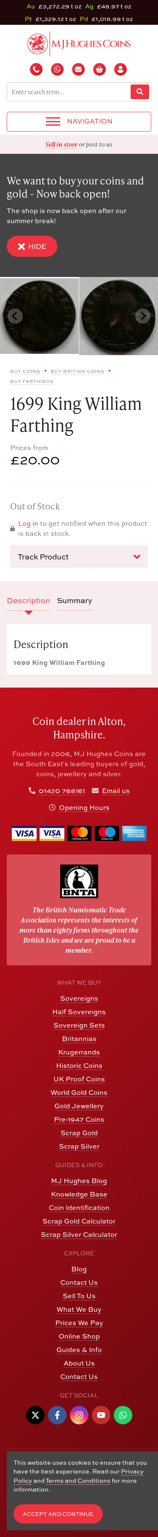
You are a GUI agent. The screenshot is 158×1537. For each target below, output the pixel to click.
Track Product (43, 556)
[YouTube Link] (101, 1415)
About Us (79, 1363)
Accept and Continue (58, 1514)
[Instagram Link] (79, 1415)
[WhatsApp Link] (123, 1415)
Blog (79, 1268)
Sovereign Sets (79, 1025)
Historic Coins (79, 1065)
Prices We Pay (79, 1322)
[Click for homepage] (79, 42)
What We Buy (79, 1309)
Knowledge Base (79, 1194)
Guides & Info (79, 1349)
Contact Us (79, 1282)
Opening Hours (84, 807)
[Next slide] (142, 316)
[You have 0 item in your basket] (100, 69)
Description (28, 600)
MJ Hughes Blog (79, 1180)
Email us (116, 790)
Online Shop (79, 1336)
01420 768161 (62, 790)
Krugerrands (79, 1052)
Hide (37, 246)
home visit (104, 144)
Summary (74, 600)
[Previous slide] (15, 316)
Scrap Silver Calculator (79, 1234)
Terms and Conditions (78, 1480)
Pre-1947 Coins (79, 1119)
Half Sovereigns (79, 1011)
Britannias (79, 1038)
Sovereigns (79, 998)
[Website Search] (140, 91)
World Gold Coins (79, 1092)
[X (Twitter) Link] (35, 1415)
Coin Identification (79, 1207)
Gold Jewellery (79, 1105)
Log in (28, 523)
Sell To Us (79, 1295)
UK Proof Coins (79, 1079)
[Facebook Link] (57, 1415)
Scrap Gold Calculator (79, 1221)
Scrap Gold (79, 1132)
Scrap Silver (79, 1146)
